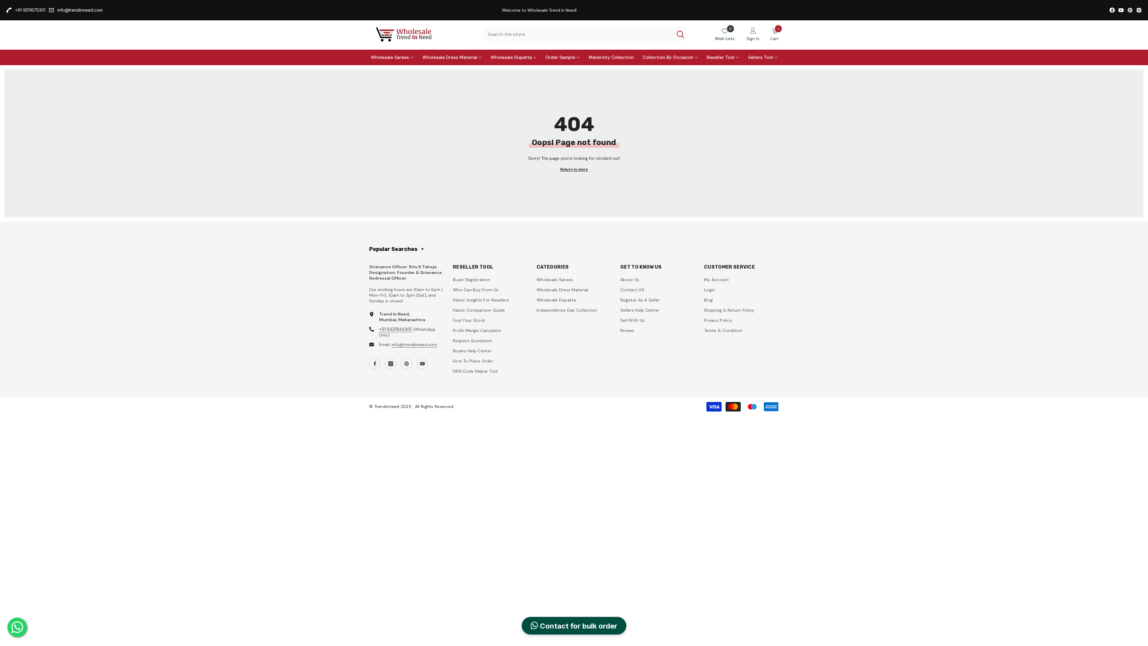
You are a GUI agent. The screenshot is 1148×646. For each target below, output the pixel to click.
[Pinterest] (406, 363)
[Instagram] (390, 363)
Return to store (574, 169)
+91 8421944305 (395, 329)
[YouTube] (422, 363)
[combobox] (578, 34)
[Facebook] (375, 363)
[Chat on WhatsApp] (17, 627)
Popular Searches (396, 249)
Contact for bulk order (577, 627)
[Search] (585, 34)
